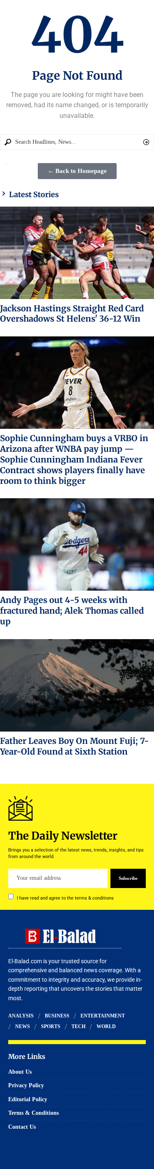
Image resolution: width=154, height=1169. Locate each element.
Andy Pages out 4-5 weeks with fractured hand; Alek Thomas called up (72, 610)
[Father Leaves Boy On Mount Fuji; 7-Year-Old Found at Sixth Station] (77, 685)
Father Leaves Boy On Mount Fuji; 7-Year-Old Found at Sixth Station (74, 746)
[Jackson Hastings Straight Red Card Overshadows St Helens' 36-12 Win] (77, 253)
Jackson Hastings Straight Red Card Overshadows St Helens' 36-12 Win (72, 313)
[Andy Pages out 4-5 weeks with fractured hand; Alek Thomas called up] (77, 544)
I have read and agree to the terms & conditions (65, 897)
